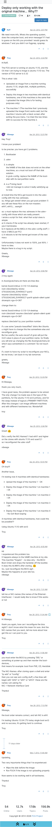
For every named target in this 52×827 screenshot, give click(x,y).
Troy (9, 58)
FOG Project (37, 816)
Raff (8, 30)
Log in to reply (41, 20)
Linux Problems (10, 15)
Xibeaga (10, 134)
